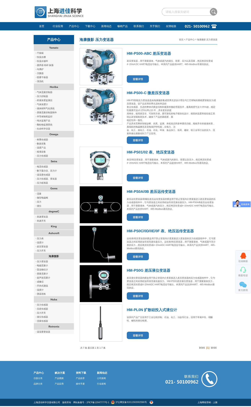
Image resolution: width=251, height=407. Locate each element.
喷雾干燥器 (42, 77)
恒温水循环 (42, 61)
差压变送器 (42, 246)
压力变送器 (42, 261)
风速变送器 (42, 216)
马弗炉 (40, 69)
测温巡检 (41, 294)
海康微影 (87, 40)
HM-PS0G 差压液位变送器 (148, 270)
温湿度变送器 (43, 332)
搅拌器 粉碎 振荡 (44, 65)
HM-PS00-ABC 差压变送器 (149, 53)
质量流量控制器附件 (46, 112)
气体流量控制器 (44, 92)
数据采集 (41, 143)
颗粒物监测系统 (44, 124)
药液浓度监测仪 (44, 100)
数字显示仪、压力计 (46, 170)
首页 (41, 26)
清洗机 (40, 81)
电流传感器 (42, 166)
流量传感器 (42, 321)
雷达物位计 (42, 269)
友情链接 (171, 26)
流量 (38, 193)
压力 (38, 202)
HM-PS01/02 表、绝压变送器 (151, 152)
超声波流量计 (43, 277)
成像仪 (40, 281)
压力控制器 (42, 96)
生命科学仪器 (43, 128)
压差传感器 (42, 309)
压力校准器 (42, 183)
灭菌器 (40, 73)
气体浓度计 (42, 104)
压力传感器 (42, 156)
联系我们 (139, 26)
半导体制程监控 (44, 116)
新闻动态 (106, 26)
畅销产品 (122, 26)
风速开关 (41, 221)
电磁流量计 (42, 265)
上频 (215, 402)
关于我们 (155, 26)
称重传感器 (42, 139)
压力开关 (41, 250)
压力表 (40, 238)
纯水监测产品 (43, 120)
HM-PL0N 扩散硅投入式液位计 (152, 310)
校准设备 (41, 151)
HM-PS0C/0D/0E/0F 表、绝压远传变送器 (160, 231)
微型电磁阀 (42, 198)
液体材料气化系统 (45, 108)
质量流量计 (42, 273)
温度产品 (41, 147)
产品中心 (74, 26)
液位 (38, 206)
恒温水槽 (41, 57)
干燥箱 (40, 53)
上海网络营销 (204, 402)
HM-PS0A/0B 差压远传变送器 (151, 192)
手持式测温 (42, 286)
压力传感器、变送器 (46, 179)
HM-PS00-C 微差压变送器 (148, 93)
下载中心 (90, 26)
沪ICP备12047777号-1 (98, 402)
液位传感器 (42, 317)
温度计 (40, 242)
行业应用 (58, 26)
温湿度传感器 (43, 174)
